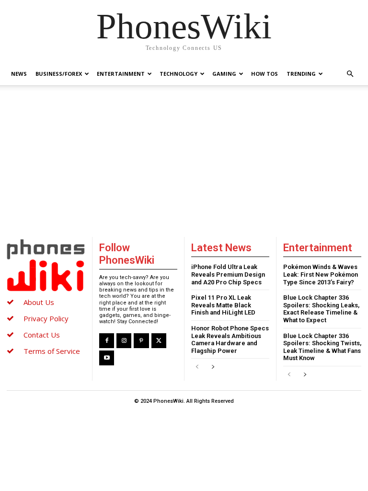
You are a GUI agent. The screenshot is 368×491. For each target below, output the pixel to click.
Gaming (224, 73)
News (19, 73)
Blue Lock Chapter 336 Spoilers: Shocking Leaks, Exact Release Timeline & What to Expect (321, 309)
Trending (301, 73)
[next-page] (212, 367)
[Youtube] (106, 358)
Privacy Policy (46, 318)
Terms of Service (51, 351)
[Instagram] (123, 340)
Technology (178, 73)
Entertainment (121, 73)
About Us (38, 302)
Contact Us (41, 334)
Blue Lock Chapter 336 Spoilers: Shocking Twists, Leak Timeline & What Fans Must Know (322, 347)
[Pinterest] (141, 340)
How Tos (264, 73)
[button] (349, 74)
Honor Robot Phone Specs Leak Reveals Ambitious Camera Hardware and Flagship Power (230, 339)
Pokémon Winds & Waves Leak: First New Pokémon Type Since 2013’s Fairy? (320, 274)
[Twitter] (158, 340)
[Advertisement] (184, 158)
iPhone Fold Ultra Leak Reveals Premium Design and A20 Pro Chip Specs (228, 274)
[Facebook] (106, 340)
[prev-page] (197, 367)
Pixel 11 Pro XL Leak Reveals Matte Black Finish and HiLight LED (223, 305)
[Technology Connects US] (45, 265)
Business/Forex (58, 73)
